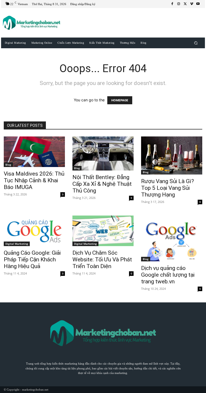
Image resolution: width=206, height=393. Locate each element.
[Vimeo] (191, 4)
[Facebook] (172, 4)
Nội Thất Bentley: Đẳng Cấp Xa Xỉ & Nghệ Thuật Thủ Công (102, 184)
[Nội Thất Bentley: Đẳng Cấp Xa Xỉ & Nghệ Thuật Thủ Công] (103, 153)
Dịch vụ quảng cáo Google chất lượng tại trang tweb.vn (167, 275)
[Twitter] (185, 4)
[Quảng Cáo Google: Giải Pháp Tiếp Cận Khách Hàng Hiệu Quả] (34, 231)
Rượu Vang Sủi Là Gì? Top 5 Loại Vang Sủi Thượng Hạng (167, 188)
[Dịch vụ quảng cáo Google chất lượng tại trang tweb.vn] (171, 238)
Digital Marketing (16, 244)
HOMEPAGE (119, 100)
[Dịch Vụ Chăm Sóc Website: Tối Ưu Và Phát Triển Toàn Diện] (103, 231)
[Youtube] (198, 4)
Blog (8, 164)
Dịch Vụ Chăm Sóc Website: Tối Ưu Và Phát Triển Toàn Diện (102, 259)
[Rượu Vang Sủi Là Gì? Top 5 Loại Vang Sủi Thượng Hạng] (171, 155)
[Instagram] (178, 4)
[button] (196, 43)
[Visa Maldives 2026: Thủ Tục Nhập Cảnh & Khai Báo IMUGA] (34, 151)
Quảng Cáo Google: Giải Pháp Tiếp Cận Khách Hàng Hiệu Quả (32, 259)
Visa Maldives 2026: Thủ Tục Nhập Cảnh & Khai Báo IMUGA (34, 180)
